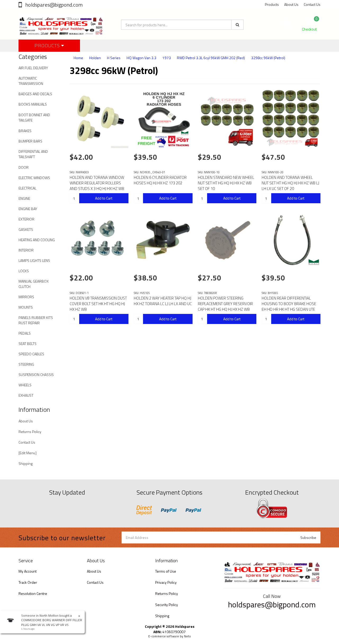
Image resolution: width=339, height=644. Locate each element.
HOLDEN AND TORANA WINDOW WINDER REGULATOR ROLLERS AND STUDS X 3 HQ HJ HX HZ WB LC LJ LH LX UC (97, 185)
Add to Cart (103, 198)
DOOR (24, 167)
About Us (291, 4)
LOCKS (24, 271)
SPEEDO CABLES (31, 354)
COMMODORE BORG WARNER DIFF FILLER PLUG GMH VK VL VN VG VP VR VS (51, 622)
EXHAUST (26, 395)
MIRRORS (26, 297)
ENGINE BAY (28, 208)
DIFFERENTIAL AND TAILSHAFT (33, 154)
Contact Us (312, 4)
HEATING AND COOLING (37, 240)
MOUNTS (26, 307)
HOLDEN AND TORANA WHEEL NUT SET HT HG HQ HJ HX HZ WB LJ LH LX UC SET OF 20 (290, 183)
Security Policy (166, 604)
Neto (187, 636)
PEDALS (25, 333)
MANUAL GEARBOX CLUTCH (34, 283)
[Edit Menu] (28, 453)
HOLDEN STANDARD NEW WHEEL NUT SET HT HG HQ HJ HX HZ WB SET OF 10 (226, 183)
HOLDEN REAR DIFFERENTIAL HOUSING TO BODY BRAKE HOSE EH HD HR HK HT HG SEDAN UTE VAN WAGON (289, 306)
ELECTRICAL (27, 188)
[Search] (237, 25)
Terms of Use (165, 571)
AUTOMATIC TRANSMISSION (31, 80)
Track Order (28, 582)
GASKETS (26, 229)
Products (272, 4)
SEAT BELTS (28, 343)
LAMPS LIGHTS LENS (34, 260)
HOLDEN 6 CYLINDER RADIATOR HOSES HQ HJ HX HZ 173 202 (160, 180)
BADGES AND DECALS (35, 94)
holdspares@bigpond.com (53, 5)
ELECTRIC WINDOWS (34, 177)
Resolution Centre (33, 593)
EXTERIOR (26, 219)
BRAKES (25, 130)
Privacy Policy (166, 582)
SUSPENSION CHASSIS (36, 374)
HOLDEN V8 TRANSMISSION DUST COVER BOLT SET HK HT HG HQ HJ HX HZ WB (98, 303)
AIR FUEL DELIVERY (33, 68)
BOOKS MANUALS (33, 104)
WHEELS (25, 385)
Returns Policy (30, 431)
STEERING (26, 364)
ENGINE (24, 198)
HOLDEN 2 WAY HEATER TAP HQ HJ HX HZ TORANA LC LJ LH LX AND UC (163, 301)
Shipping (26, 463)
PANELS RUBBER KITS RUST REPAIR (36, 320)
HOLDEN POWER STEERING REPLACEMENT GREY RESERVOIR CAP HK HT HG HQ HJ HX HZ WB (225, 303)
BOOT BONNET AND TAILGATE (34, 117)
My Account (28, 571)
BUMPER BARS (30, 141)
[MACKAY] (314, 262)
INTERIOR (26, 250)
